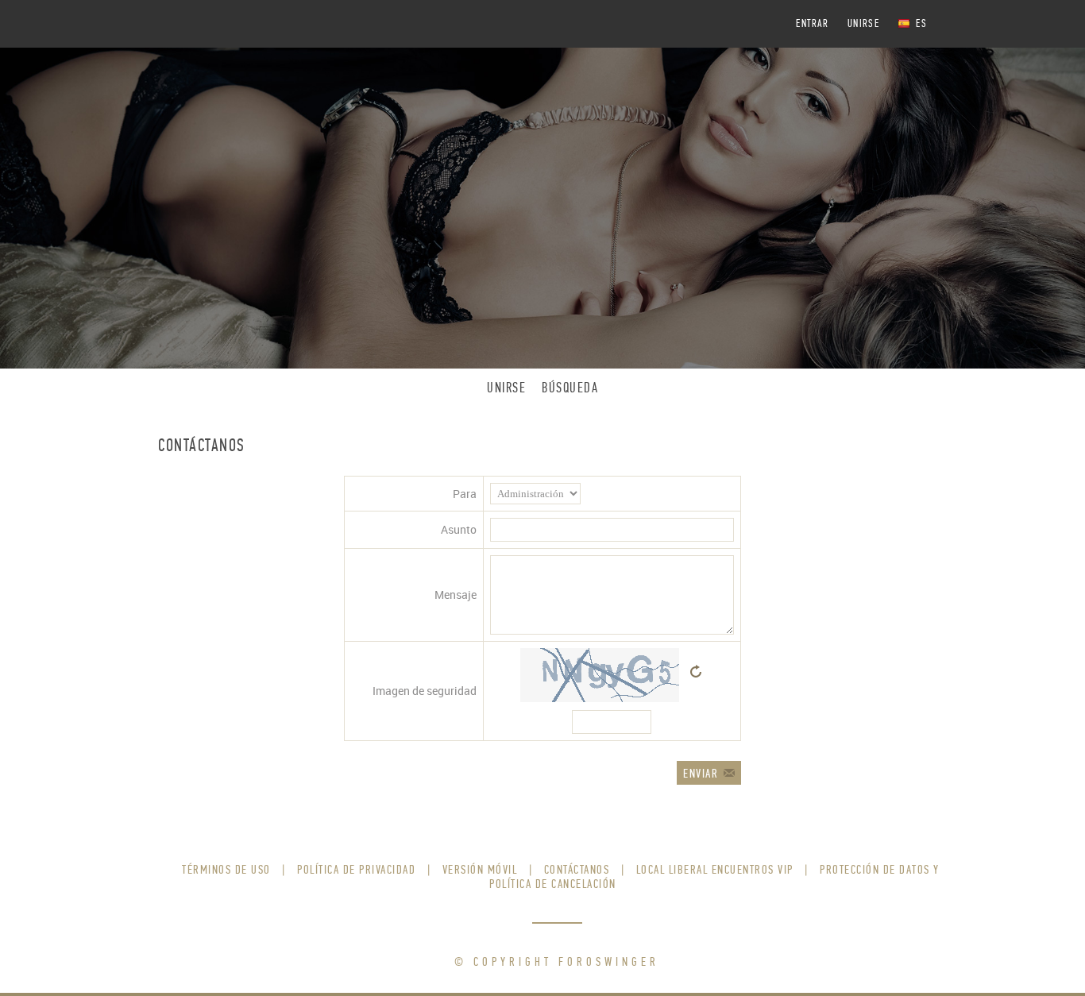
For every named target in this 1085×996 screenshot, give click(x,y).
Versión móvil (480, 869)
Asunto (459, 529)
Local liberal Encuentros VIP (714, 869)
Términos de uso (226, 869)
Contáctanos (577, 869)
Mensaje (455, 594)
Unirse (863, 23)
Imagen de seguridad (425, 690)
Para (465, 493)
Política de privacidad (356, 869)
